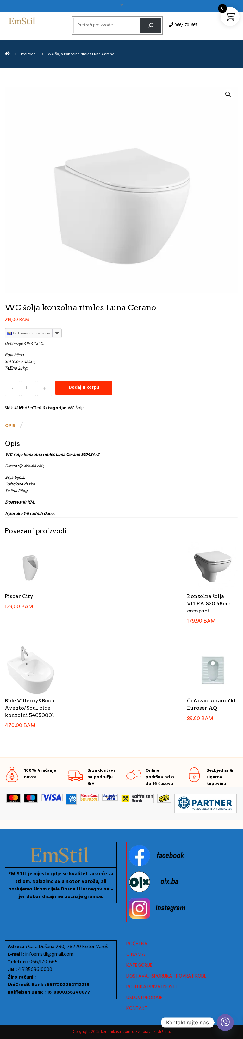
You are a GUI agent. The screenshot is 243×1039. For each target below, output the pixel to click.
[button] (228, 94)
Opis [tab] (10, 425)
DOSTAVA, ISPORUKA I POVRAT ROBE (166, 976)
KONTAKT (136, 1008)
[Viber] (225, 1022)
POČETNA (136, 944)
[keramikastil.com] (7, 54)
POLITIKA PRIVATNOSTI (151, 987)
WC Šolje (76, 408)
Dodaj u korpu (84, 387)
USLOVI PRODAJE (144, 998)
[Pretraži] (150, 25)
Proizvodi (29, 54)
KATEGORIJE (139, 965)
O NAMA (135, 955)
